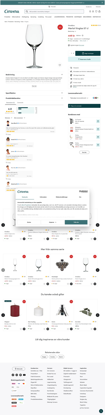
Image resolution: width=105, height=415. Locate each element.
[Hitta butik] (90, 11)
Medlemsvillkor (68, 391)
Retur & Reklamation (37, 385)
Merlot (61, 357)
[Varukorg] (99, 11)
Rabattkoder (67, 393)
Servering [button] (33, 17)
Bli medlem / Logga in (70, 371)
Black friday (83, 402)
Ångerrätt (34, 382)
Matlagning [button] (25, 17)
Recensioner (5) (10, 102)
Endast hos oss (51, 373)
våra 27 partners (26, 205)
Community (20, 102)
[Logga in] (93, 11)
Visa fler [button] (84, 152)
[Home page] (11, 12)
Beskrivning (71, 31)
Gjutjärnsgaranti (68, 385)
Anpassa (51, 222)
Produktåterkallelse (36, 399)
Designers (83, 396)
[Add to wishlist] (60, 65)
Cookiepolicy (51, 388)
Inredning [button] (41, 17)
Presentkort (34, 373)
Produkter (7, 17)
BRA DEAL (34, 393)
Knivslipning (67, 388)
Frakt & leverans (35, 376)
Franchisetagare (52, 393)
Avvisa (29, 222)
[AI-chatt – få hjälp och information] (101, 411)
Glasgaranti (67, 379)
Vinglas (44, 357)
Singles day (83, 399)
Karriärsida (50, 391)
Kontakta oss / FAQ (36, 371)
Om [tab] (80, 197)
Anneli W (13, 139)
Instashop (83, 393)
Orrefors (52, 357)
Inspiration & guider (86, 388)
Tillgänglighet (51, 399)
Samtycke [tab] (25, 197)
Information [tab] (43, 197)
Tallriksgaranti (68, 382)
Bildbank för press (52, 396)
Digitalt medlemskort (70, 373)
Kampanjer (78, 17)
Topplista (82, 405)
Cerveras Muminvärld (86, 391)
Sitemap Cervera (52, 402)
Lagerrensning (59, 17)
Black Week (83, 385)
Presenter (83, 373)
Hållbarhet (50, 379)
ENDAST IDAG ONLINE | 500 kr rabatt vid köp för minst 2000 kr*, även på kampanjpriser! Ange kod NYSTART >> (51, 3)
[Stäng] (102, 3)
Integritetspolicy (52, 385)
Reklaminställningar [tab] (62, 197)
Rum (81, 376)
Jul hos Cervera (84, 408)
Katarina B (14, 184)
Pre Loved (48, 17)
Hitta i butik (83, 41)
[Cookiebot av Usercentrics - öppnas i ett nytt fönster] (80, 191)
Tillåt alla (76, 222)
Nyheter (82, 382)
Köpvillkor (34, 388)
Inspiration (97, 17)
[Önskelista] (96, 11)
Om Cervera (51, 371)
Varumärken (87, 17)
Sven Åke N (14, 123)
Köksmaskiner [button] (16, 17)
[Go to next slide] (97, 225)
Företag (33, 396)
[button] (27, 11)
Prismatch (67, 376)
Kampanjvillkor (35, 391)
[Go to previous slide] (3, 225)
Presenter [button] (69, 17)
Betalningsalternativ (37, 379)
